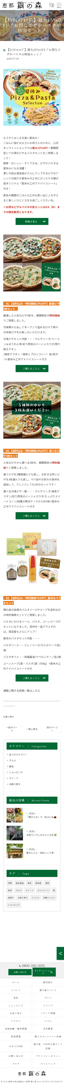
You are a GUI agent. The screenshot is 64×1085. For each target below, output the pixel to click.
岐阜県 (38, 883)
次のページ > (52, 729)
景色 (11, 766)
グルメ (12, 760)
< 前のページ (11, 729)
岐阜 (30, 883)
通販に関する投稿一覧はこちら (21, 690)
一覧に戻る (32, 729)
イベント (35, 897)
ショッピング (16, 772)
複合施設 (20, 883)
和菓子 (11, 897)
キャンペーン (43, 890)
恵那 (47, 883)
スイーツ (13, 778)
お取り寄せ (8, 716)
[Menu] (59, 5)
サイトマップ (48, 1063)
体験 (10, 883)
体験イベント (49, 897)
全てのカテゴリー (18, 754)
